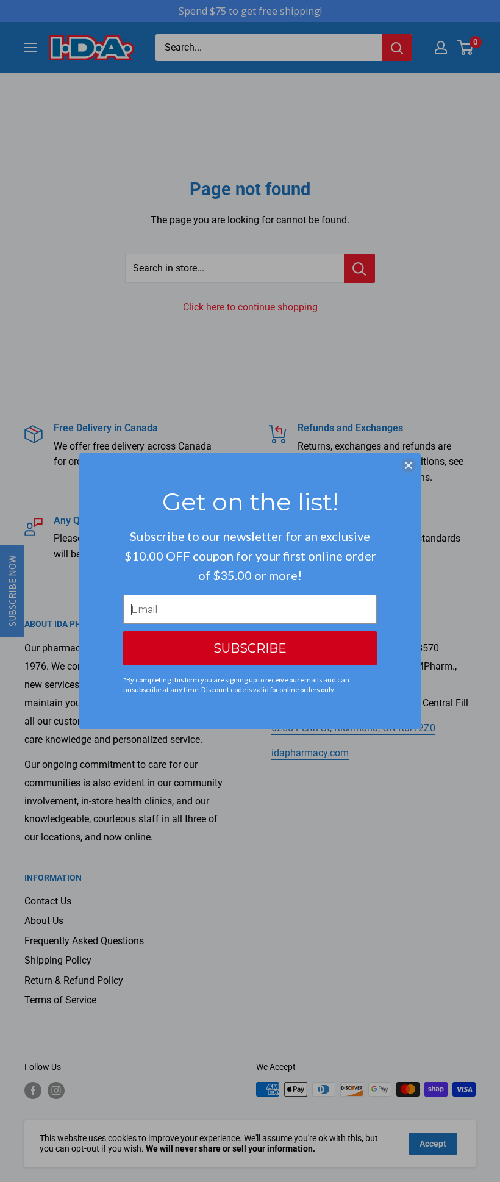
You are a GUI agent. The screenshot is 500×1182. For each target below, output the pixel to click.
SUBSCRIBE (250, 648)
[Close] (408, 465)
